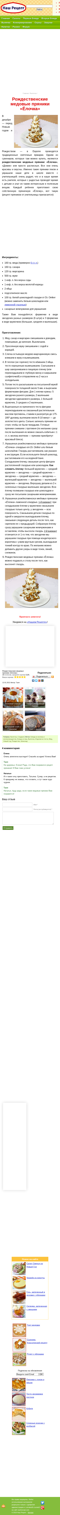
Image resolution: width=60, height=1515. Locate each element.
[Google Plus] (39, 680)
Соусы (38, 22)
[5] (24, 677)
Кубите (29, 1408)
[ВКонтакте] (33, 680)
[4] (22, 677)
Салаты (16, 18)
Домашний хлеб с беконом (13, 728)
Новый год (7, 741)
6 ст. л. (34, 263)
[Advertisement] (30, 61)
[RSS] (3, 1506)
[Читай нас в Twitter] (42, 1503)
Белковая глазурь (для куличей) (13, 705)
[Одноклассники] (52, 677)
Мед (50, 739)
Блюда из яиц (22, 739)
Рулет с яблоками (35, 1354)
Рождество (16, 741)
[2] (17, 677)
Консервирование (22, 22)
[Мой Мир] (42, 680)
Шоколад (24, 741)
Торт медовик (33, 1325)
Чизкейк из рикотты (36, 1278)
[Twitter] (36, 680)
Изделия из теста (41, 739)
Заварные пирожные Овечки (35, 705)
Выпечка (5, 22)
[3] (20, 677)
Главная (5, 18)
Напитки (5, 27)
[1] (15, 677)
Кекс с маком (35, 729)
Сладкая (21, 737)
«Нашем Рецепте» (37, 622)
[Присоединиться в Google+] (42, 1507)
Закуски (48, 22)
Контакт (30, 1512)
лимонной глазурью (15, 304)
